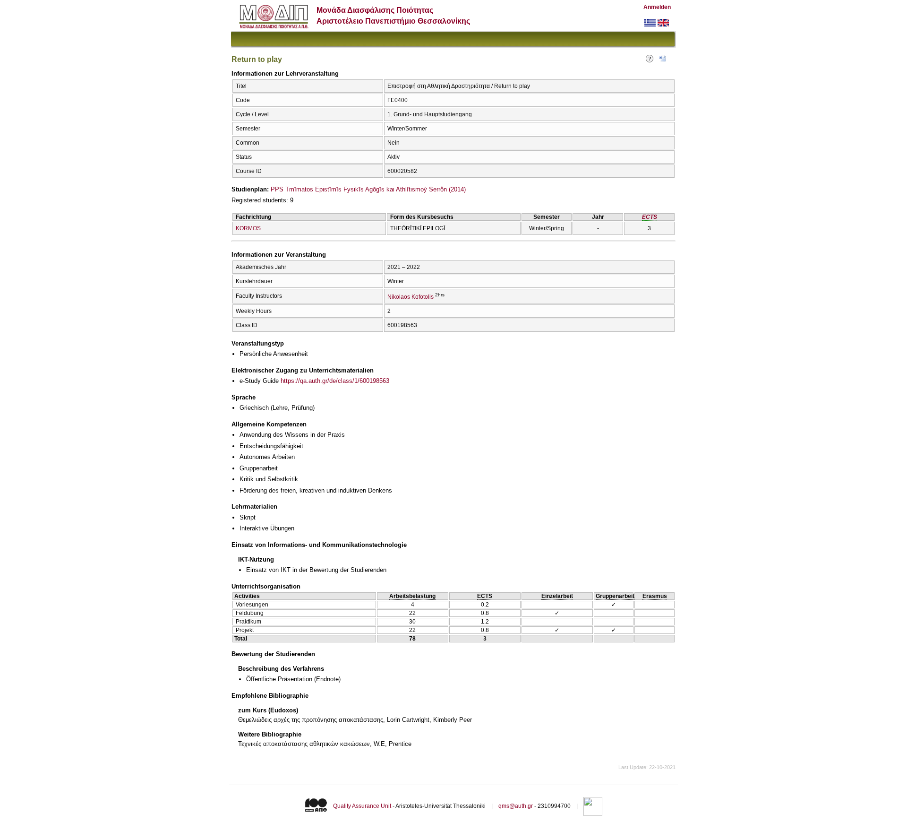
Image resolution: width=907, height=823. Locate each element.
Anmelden (657, 7)
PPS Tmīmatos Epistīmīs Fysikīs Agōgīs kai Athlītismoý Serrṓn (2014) (368, 189)
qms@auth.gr (515, 806)
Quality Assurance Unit (362, 806)
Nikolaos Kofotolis (410, 297)
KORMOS (248, 228)
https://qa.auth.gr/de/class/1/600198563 (335, 380)
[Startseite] (274, 26)
